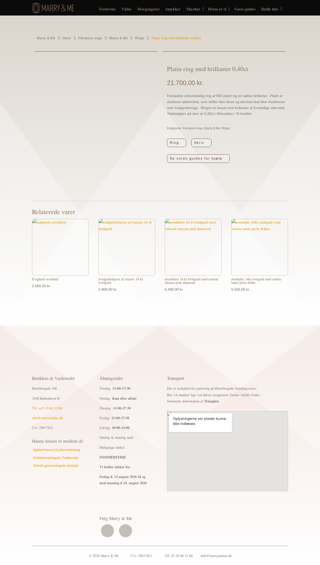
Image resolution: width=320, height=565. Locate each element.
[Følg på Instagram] (125, 530)
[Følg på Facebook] (107, 530)
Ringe (226, 128)
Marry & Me (212, 128)
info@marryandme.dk (47, 417)
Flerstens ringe (193, 128)
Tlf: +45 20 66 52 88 (47, 408)
